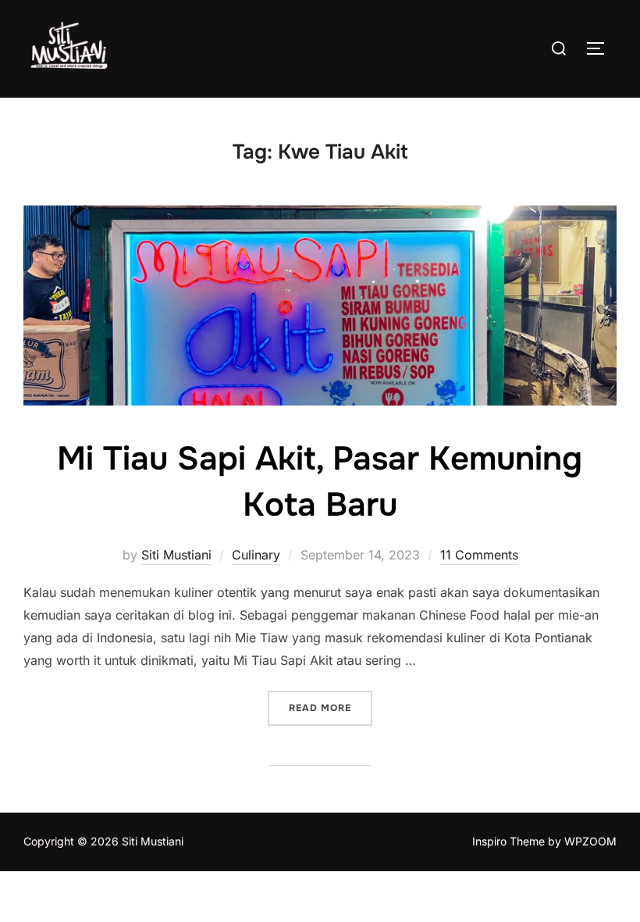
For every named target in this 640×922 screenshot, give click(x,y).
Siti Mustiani (176, 555)
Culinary (256, 555)
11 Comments (479, 555)
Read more (330, 707)
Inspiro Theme (508, 841)
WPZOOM (590, 841)
